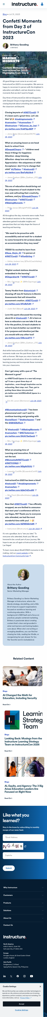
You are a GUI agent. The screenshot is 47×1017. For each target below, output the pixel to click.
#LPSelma (17, 169)
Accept (21, 1004)
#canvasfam (26, 122)
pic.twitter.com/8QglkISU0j (19, 466)
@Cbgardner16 (13, 277)
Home (14, 936)
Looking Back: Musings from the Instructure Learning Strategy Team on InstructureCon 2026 (23, 741)
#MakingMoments (15, 203)
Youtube (31, 976)
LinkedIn (4, 976)
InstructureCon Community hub (17, 556)
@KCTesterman (28, 433)
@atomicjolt (31, 290)
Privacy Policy (25, 998)
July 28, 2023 (11, 264)
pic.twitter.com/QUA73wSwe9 (21, 436)
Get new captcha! (25, 846)
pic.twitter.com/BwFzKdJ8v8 (20, 172)
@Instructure (12, 125)
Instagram (24, 976)
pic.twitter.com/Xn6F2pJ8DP (20, 129)
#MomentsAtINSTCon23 (18, 460)
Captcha (8, 855)
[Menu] (4, 4)
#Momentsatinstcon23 (17, 409)
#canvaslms (12, 122)
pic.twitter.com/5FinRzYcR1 (19, 304)
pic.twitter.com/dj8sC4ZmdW (20, 490)
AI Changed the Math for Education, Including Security (20, 696)
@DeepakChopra (14, 149)
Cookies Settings (21, 1010)
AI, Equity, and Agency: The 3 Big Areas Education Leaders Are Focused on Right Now (24, 789)
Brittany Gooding (18, 587)
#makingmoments (25, 119)
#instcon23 (30, 169)
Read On (6, 704)
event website (22, 553)
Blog (5, 14)
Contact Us (8, 925)
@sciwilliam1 (12, 419)
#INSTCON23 (13, 463)
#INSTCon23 (30, 112)
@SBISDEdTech (17, 423)
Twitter (11, 976)
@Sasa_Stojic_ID (14, 253)
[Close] (40, 986)
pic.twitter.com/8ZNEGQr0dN (21, 524)
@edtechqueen (28, 419)
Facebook (18, 976)
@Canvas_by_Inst (29, 125)
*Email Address (11, 837)
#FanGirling (27, 256)
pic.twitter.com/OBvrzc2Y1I (19, 338)
